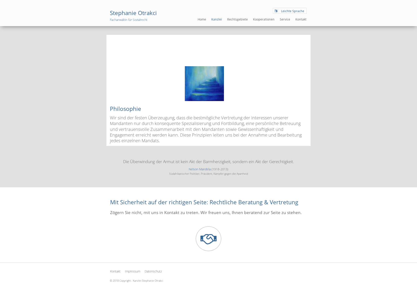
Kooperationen (264, 19)
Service (285, 19)
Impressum (132, 271)
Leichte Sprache (292, 11)
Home (202, 19)
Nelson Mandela (200, 169)
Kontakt (300, 19)
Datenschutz (153, 271)
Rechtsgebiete (237, 19)
